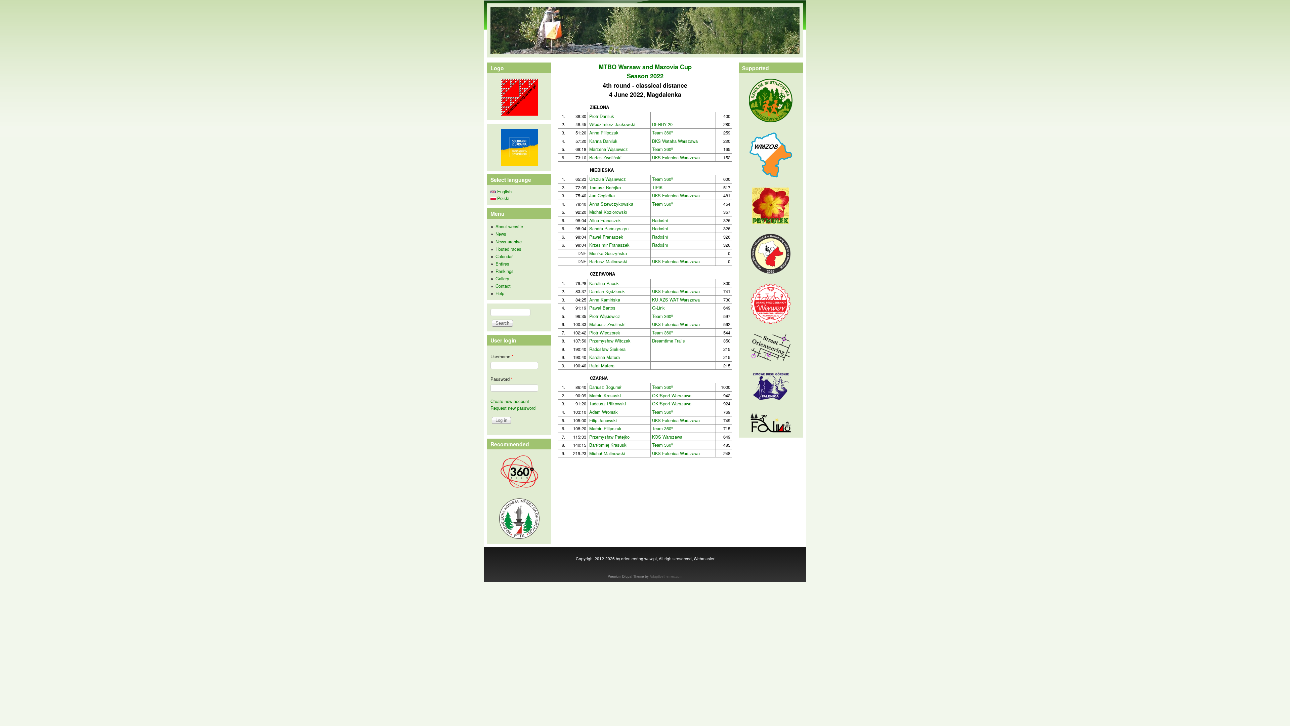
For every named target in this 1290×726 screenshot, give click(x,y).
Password (501, 379)
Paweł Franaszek (606, 237)
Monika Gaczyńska (608, 253)
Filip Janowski (603, 420)
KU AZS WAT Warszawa (676, 299)
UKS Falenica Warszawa (676, 157)
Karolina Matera (604, 357)
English (504, 191)
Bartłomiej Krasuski (608, 445)
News (501, 234)
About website (509, 226)
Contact (503, 286)
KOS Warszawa (667, 437)
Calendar (504, 256)
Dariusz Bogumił (605, 387)
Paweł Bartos (602, 308)
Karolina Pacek (604, 283)
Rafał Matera (601, 365)
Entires (502, 263)
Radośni (660, 220)
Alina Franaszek (605, 220)
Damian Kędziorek (607, 291)
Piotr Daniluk (601, 116)
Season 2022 (645, 76)
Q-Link (658, 308)
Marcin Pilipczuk (605, 428)
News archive (509, 241)
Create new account (509, 401)
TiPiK (657, 187)
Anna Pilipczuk (603, 132)
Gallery (502, 278)
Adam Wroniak (603, 412)
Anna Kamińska (604, 299)
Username (501, 356)
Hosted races (508, 249)
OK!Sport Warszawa (671, 395)
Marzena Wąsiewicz (608, 149)
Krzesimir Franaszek (609, 245)
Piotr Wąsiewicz (604, 316)
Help (500, 293)
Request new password (512, 408)
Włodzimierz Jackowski (612, 124)
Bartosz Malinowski (608, 261)
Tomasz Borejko (605, 187)
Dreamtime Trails (668, 340)
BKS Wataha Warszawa (675, 141)
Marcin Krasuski (605, 395)
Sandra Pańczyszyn (609, 228)
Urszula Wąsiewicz (607, 179)
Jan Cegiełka (602, 195)
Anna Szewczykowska (611, 204)
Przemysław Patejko (609, 437)
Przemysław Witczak (610, 340)
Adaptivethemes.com (666, 576)
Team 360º (662, 132)
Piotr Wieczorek (604, 332)
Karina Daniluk (603, 141)
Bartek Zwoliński (605, 157)
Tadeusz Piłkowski (607, 403)
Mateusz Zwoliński (607, 324)
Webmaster (704, 558)
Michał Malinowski (607, 453)
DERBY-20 (662, 124)
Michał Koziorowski (608, 212)
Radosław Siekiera (607, 349)
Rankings (505, 271)
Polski (502, 198)
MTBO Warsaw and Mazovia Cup (645, 67)
